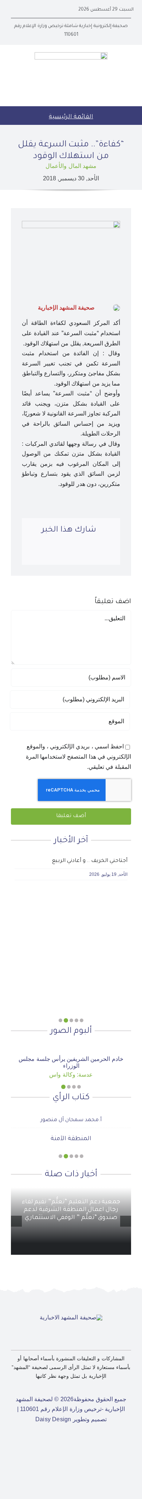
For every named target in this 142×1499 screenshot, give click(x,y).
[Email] (37, 553)
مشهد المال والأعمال (71, 166)
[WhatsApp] (65, 553)
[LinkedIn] (79, 553)
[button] (81, 1020)
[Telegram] (51, 553)
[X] (93, 553)
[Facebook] (107, 553)
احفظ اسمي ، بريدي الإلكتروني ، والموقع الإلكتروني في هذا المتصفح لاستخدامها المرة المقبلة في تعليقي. (78, 756)
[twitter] (36, 10)
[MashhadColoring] (71, 55)
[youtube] (25, 10)
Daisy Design (53, 1419)
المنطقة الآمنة (71, 1139)
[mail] (13, 10)
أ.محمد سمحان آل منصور (70, 1120)
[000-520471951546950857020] (71, 1046)
